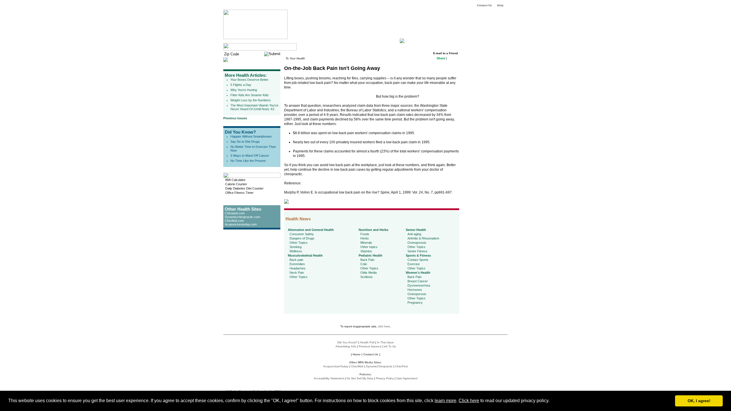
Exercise (413, 264)
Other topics (368, 247)
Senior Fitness (417, 251)
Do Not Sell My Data (360, 378)
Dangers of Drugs (302, 238)
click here (384, 326)
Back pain (296, 259)
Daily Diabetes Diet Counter (244, 188)
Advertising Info (346, 346)
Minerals (366, 242)
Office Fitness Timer (239, 192)
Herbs (364, 238)
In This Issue (385, 342)
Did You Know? (240, 132)
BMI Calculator (235, 180)
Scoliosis (366, 277)
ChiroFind (401, 366)
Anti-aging (414, 234)
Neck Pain (297, 272)
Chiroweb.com (235, 213)
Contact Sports (417, 259)
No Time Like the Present (248, 160)
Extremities (297, 264)
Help (500, 5)
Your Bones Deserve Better (249, 79)
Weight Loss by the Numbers (250, 100)
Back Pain (367, 259)
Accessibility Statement (329, 378)
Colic (363, 264)
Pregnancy (415, 302)
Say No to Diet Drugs (245, 141)
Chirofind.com (234, 220)
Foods (364, 234)
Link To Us (389, 346)
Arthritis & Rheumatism (423, 238)
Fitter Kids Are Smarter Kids (249, 95)
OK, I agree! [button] (699, 400)
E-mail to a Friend (445, 53)
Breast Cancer (417, 281)
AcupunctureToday (335, 366)
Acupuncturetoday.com (241, 224)
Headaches (298, 268)
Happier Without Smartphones (251, 136)
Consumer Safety (302, 234)
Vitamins (366, 251)
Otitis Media (368, 272)
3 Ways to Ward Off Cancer (249, 155)
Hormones (414, 289)
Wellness (296, 251)
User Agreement (406, 378)
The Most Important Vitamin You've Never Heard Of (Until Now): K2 (254, 107)
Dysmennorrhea (418, 285)
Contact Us (484, 5)
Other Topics (299, 242)
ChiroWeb (357, 366)
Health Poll (367, 342)
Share (441, 58)
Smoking (296, 247)
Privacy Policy (385, 378)
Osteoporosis (416, 242)
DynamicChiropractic (379, 366)
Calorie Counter (236, 184)
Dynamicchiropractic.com (242, 217)
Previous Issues (235, 118)
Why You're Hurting (243, 90)
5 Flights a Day (240, 84)
